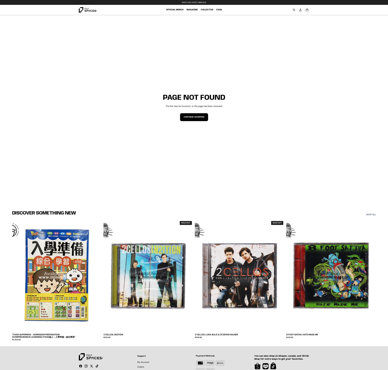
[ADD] (371, 327)
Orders (140, 367)
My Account (143, 362)
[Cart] (307, 10)
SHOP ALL (371, 214)
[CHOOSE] (97, 327)
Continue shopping (194, 117)
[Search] (294, 10)
